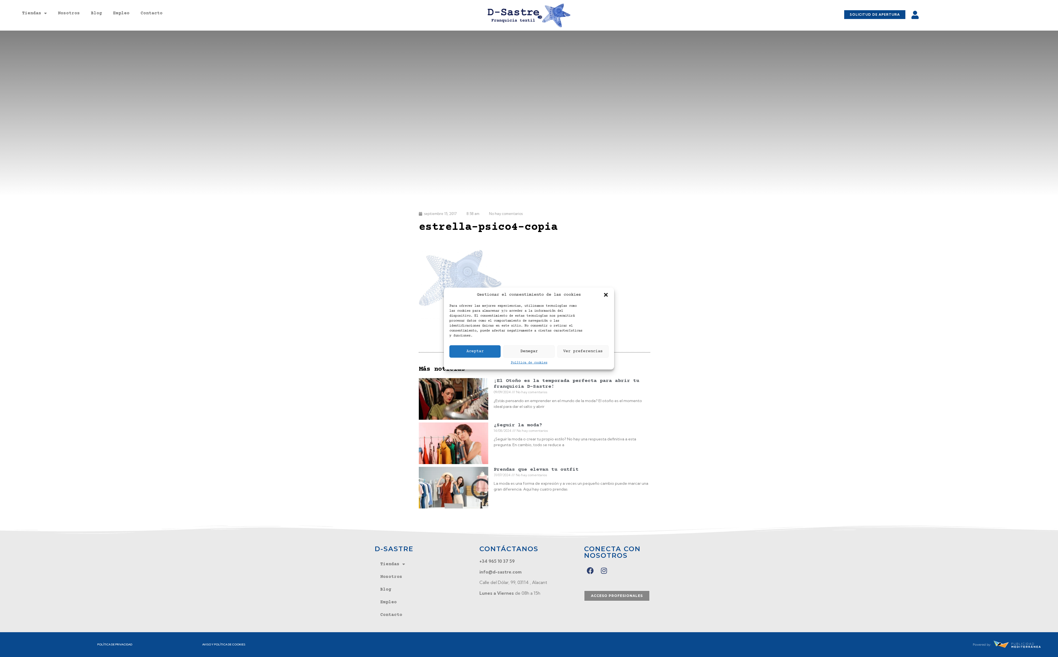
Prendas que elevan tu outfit (536, 469)
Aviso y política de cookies (223, 644)
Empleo (121, 13)
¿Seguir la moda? (518, 425)
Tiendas (31, 13)
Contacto (152, 13)
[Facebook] (590, 570)
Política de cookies (529, 362)
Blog (96, 13)
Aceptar (475, 351)
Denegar (529, 351)
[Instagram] (604, 570)
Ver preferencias (583, 351)
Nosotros (69, 13)
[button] (606, 295)
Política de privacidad (114, 644)
